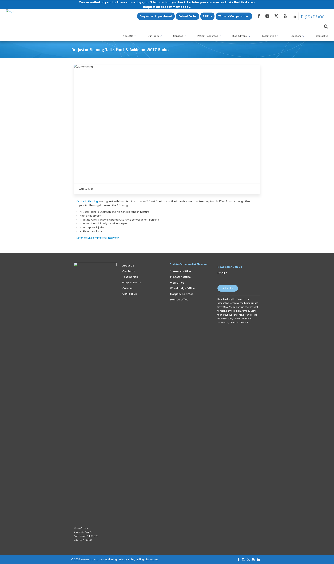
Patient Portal (187, 16)
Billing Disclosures (147, 559)
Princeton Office (180, 277)
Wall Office (177, 282)
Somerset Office (180, 271)
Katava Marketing (106, 559)
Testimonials (130, 277)
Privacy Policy (127, 559)
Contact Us (129, 294)
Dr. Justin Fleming (87, 201)
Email (222, 273)
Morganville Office (181, 294)
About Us (128, 265)
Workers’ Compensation (233, 16)
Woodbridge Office (182, 288)
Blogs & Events (131, 282)
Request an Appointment (156, 16)
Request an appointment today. (167, 7)
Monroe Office (179, 299)
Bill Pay (207, 16)
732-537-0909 (83, 540)
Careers (127, 288)
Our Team (128, 271)
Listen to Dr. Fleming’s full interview (98, 238)
